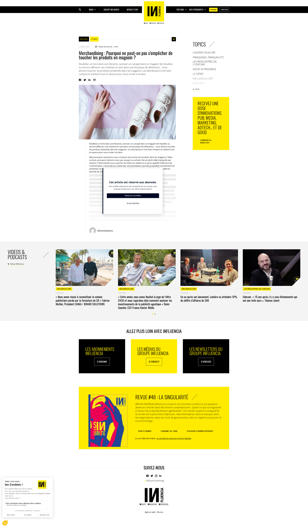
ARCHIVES (84, 39)
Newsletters (132, 9)
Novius (160, 512)
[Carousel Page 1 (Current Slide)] (152, 313)
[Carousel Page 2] (155, 313)
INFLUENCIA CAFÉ (64, 289)
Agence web (150, 512)
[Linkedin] (89, 80)
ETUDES (94, 39)
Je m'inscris (206, 361)
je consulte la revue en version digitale (174, 438)
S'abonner (213, 10)
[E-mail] (94, 80)
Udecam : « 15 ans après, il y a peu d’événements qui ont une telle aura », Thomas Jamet (270, 299)
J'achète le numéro (144, 431)
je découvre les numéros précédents (200, 431)
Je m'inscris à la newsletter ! (205, 141)
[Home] (154, 12)
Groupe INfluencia (111, 9)
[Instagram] (156, 476)
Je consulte (154, 361)
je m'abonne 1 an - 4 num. (169, 431)
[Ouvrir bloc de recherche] (80, 9)
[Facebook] (80, 80)
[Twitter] (85, 80)
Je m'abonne (102, 361)
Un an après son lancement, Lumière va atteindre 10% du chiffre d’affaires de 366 (208, 299)
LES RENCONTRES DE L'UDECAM (257, 289)
